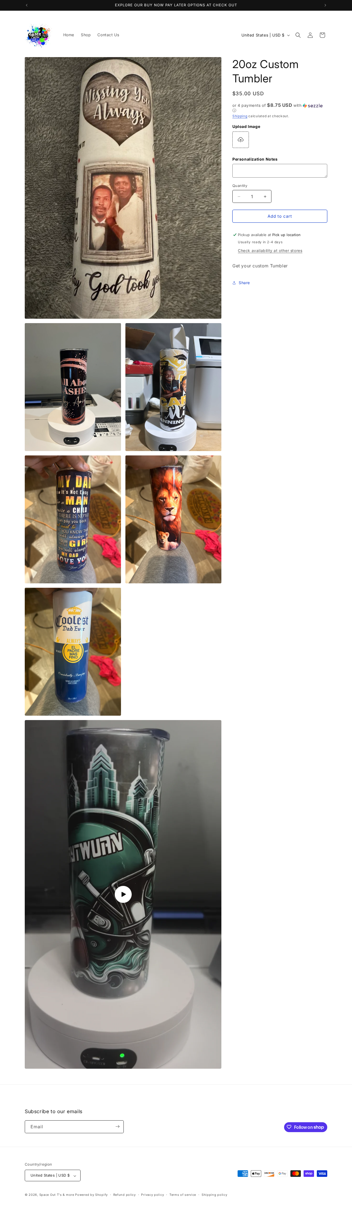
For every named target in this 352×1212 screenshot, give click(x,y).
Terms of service (182, 1195)
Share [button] (244, 282)
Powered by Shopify (91, 1195)
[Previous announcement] (27, 5)
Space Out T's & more (56, 1195)
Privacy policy (152, 1195)
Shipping (240, 116)
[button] (298, 35)
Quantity (239, 185)
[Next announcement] (325, 5)
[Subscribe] (117, 1126)
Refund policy (124, 1195)
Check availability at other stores (270, 250)
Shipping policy (214, 1195)
